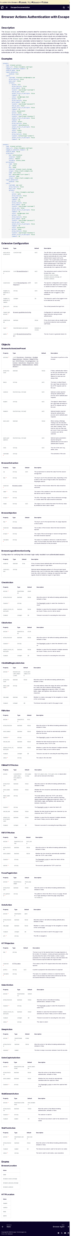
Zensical (10, 1234)
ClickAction (28, 357)
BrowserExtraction (22, 271)
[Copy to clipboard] (68, 63)
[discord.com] (65, 1233)
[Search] (68, 7)
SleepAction (30, 363)
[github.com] (68, 1233)
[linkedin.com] (58, 1233)
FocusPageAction (30, 361)
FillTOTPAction (20, 361)
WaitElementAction (27, 364)
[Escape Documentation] (2, 7)
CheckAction (20, 357)
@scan (45, 689)
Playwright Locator (44, 603)
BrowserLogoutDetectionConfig (22, 312)
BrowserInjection (22, 283)
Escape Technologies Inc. (19, 1232)
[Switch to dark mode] (64, 7)
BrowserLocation (17, 485)
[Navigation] (7, 7)
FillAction (25, 359)
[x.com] (61, 1233)
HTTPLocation (16, 963)
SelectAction (22, 363)
